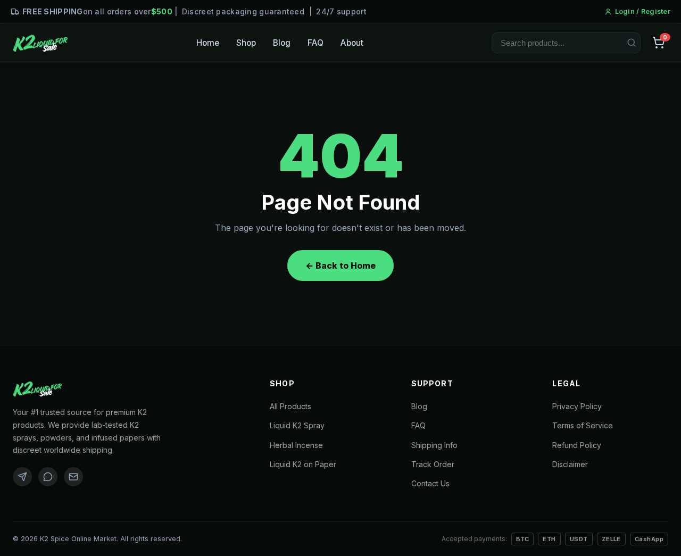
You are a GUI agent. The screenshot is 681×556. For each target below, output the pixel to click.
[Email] (73, 476)
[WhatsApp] (47, 476)
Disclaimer (570, 464)
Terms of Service (582, 425)
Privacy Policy (577, 406)
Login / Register (642, 11)
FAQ (315, 43)
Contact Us (430, 483)
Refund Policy (576, 445)
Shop (246, 43)
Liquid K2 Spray (297, 425)
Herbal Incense (296, 445)
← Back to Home (340, 265)
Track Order (432, 464)
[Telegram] (22, 476)
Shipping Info (434, 445)
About (351, 43)
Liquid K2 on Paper (303, 464)
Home (207, 43)
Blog (281, 43)
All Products (290, 406)
